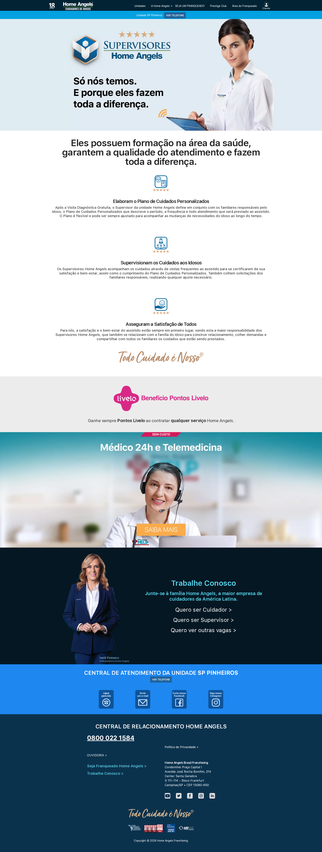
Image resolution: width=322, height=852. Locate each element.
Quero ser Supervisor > (203, 619)
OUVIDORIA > (97, 755)
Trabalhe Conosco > (105, 773)
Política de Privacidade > (182, 747)
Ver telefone (175, 15)
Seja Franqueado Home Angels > (117, 766)
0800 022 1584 (111, 738)
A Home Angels (160, 5)
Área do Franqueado (244, 5)
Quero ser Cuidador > (203, 609)
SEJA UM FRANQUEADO (190, 5)
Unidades (140, 5)
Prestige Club (218, 5)
